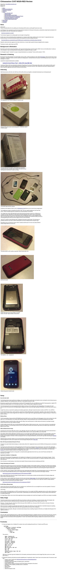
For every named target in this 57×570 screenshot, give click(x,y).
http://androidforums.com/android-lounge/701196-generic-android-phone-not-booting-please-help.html (21, 40)
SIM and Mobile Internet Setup (11, 15)
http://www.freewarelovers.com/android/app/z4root (26, 559)
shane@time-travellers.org (11, 4)
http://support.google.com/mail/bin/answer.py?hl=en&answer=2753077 (16, 482)
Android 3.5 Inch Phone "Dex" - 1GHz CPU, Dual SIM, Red (17, 63)
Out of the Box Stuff (8, 13)
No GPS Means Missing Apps (11, 19)
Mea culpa (35, 439)
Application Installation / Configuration (12, 17)
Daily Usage (5, 20)
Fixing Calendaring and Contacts (11, 18)
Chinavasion (42, 56)
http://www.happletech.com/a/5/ (7, 33)
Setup (4, 12)
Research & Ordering (7, 10)
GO (40, 406)
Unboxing (5, 11)
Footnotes (5, 22)
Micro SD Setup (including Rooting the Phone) (14, 16)
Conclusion (5, 21)
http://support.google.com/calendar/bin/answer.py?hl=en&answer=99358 (17, 473)
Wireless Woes (8, 14)
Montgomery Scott (21, 208)
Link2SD (37, 447)
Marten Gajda (32, 478)
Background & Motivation (8, 9)
